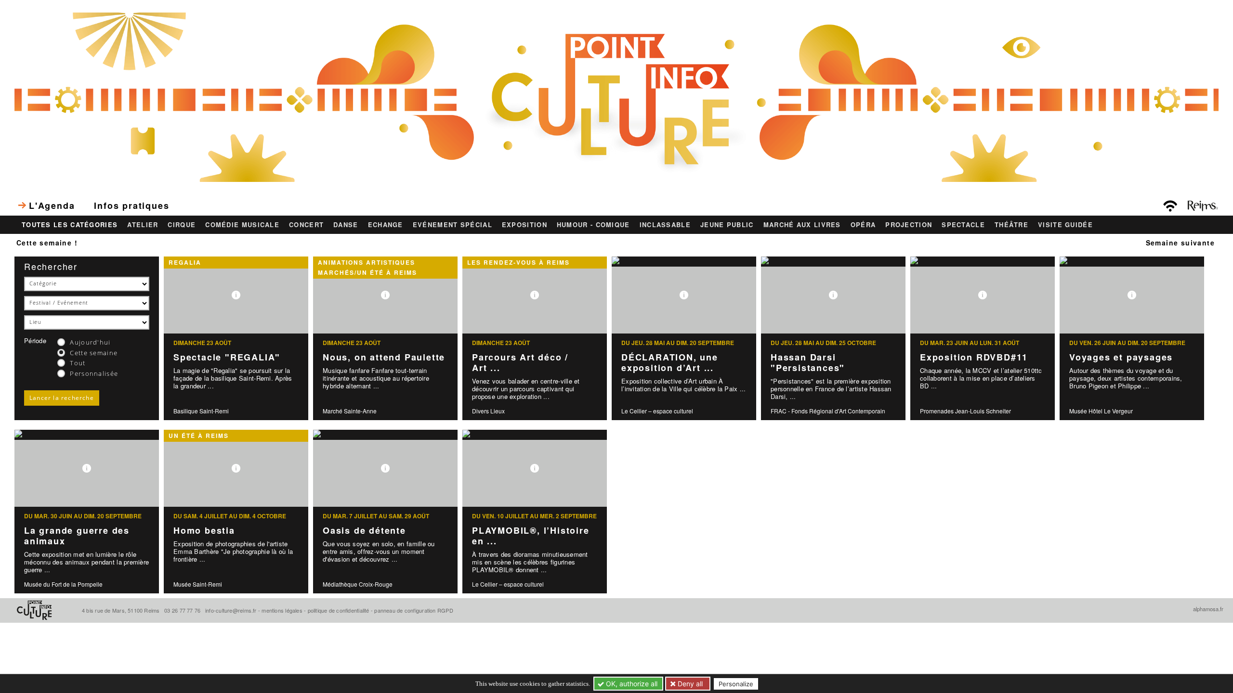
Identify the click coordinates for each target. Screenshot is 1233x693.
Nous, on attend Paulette (384, 357)
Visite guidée (1065, 224)
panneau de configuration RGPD (413, 610)
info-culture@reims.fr (231, 610)
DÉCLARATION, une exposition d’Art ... (669, 362)
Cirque (182, 224)
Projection (908, 224)
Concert (306, 224)
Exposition (524, 224)
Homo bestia (204, 530)
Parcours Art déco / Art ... (520, 362)
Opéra (863, 224)
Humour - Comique (593, 224)
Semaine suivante (1180, 242)
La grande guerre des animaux (77, 536)
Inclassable (665, 224)
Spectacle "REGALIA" (226, 357)
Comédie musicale (242, 224)
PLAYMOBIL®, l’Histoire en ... (531, 536)
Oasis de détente (364, 530)
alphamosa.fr (1208, 609)
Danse (345, 224)
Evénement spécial (452, 224)
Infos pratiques (131, 205)
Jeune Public (727, 224)
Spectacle (963, 224)
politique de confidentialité (338, 610)
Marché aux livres (802, 224)
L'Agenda (52, 205)
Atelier (142, 224)
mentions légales (282, 610)
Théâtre (1011, 224)
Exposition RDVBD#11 (974, 357)
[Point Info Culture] (616, 96)
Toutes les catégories (70, 224)
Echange (385, 224)
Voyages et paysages (1121, 357)
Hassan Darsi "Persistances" (808, 362)
